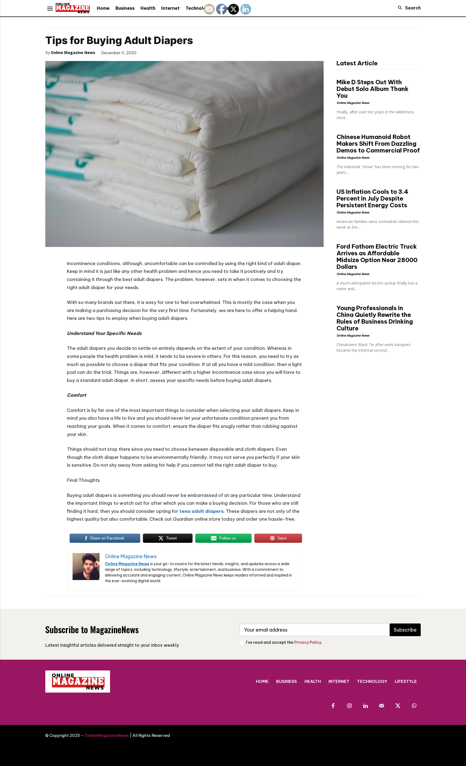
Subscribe (405, 630)
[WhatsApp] (185, 52)
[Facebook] (148, 52)
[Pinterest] (173, 52)
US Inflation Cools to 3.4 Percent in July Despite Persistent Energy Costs (372, 198)
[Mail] (381, 706)
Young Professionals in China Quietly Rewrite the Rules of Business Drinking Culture (375, 318)
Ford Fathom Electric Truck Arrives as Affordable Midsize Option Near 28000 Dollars (377, 256)
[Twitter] (160, 52)
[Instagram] (349, 706)
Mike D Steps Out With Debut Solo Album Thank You (373, 88)
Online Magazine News (73, 52)
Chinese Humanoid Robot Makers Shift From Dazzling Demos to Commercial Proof (378, 143)
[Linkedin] (365, 706)
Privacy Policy (307, 642)
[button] (408, 8)
